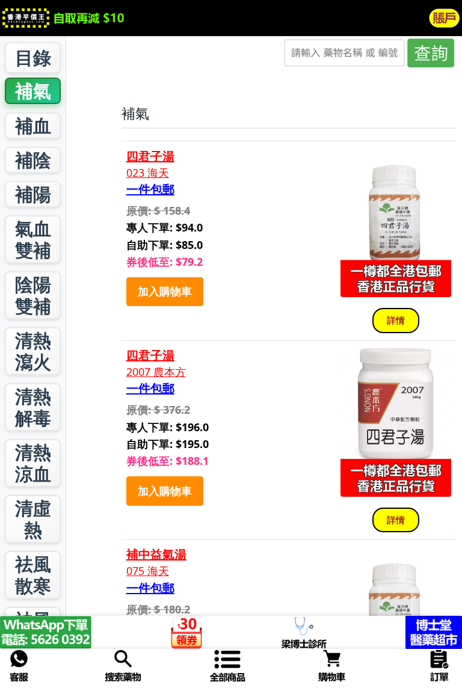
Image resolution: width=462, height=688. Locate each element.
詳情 (396, 320)
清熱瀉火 (33, 351)
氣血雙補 (33, 239)
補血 (33, 125)
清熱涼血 (33, 463)
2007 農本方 (156, 372)
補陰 (33, 159)
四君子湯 (150, 156)
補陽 (33, 194)
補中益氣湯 (156, 554)
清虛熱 (33, 519)
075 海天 (147, 571)
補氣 (33, 90)
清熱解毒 (33, 407)
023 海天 (147, 173)
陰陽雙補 (33, 295)
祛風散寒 (33, 574)
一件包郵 (150, 189)
